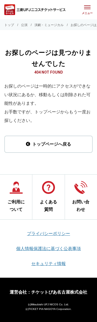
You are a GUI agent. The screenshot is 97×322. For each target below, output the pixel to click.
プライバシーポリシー (48, 233)
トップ (9, 25)
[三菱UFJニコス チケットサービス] (34, 9)
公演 (24, 25)
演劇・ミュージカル (49, 25)
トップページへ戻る (51, 144)
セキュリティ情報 (48, 263)
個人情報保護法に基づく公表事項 (48, 248)
